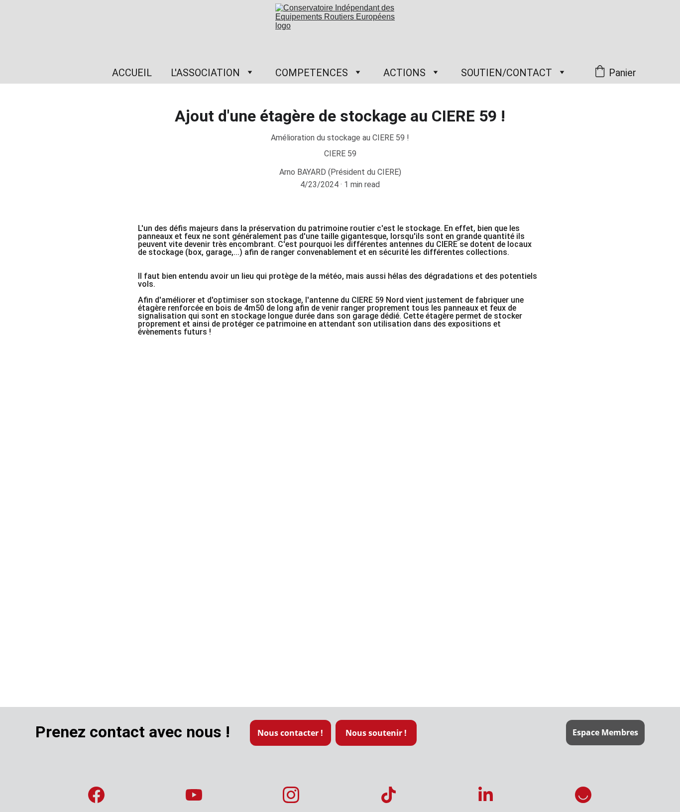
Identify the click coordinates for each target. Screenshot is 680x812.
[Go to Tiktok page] (388, 795)
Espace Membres (605, 732)
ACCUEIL (132, 73)
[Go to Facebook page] (96, 795)
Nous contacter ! (290, 732)
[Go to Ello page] (583, 795)
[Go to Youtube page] (194, 795)
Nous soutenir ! (376, 732)
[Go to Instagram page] (291, 795)
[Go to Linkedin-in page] (485, 795)
